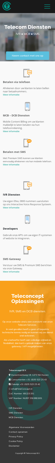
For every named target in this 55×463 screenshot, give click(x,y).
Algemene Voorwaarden (21, 427)
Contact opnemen (18, 432)
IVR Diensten (15, 408)
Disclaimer (14, 446)
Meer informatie (11, 94)
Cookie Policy (16, 441)
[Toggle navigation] (47, 6)
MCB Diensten (16, 417)
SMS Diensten (16, 412)
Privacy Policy (16, 436)
